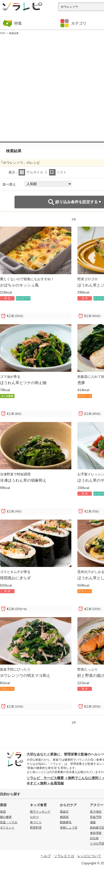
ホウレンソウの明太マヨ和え (25, 675)
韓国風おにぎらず (15, 578)
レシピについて (89, 856)
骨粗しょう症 (68, 827)
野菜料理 (36, 827)
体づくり (36, 822)
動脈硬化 (66, 822)
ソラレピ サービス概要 (45, 778)
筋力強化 (96, 811)
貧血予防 (96, 817)
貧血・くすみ (8, 822)
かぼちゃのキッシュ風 (19, 285)
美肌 (3, 811)
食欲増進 (96, 833)
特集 (18, 23)
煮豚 (81, 382)
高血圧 (64, 811)
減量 (93, 822)
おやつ (34, 817)
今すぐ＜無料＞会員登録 (45, 783)
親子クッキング (40, 811)
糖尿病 (64, 817)
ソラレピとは (64, 856)
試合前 (94, 838)
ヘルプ (46, 856)
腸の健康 (6, 817)
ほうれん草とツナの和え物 (23, 382)
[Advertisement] (52, 88)
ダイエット (7, 827)
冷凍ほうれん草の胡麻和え (23, 480)
